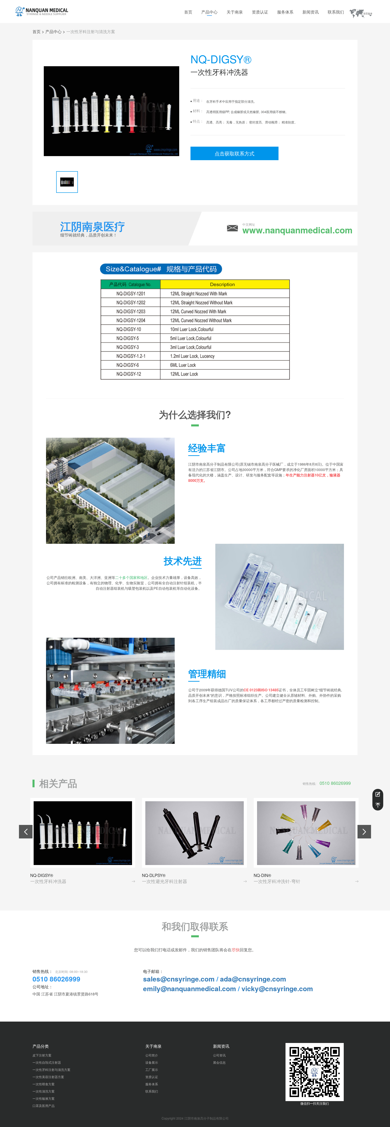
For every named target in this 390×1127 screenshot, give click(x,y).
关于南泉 (235, 12)
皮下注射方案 (41, 1055)
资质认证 (260, 12)
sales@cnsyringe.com (179, 979)
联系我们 (336, 12)
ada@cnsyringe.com (253, 979)
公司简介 (151, 1055)
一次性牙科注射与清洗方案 (90, 31)
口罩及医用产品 (43, 1105)
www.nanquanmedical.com (297, 230)
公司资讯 (219, 1055)
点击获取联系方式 (234, 153)
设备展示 (151, 1062)
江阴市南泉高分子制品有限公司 (206, 1118)
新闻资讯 (310, 12)
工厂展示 (151, 1069)
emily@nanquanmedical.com (189, 988)
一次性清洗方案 (43, 1091)
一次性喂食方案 (43, 1084)
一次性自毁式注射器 (46, 1062)
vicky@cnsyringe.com (277, 988)
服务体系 (285, 12)
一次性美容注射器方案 (48, 1077)
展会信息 (219, 1062)
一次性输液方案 (43, 1098)
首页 (188, 12)
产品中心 (209, 12)
